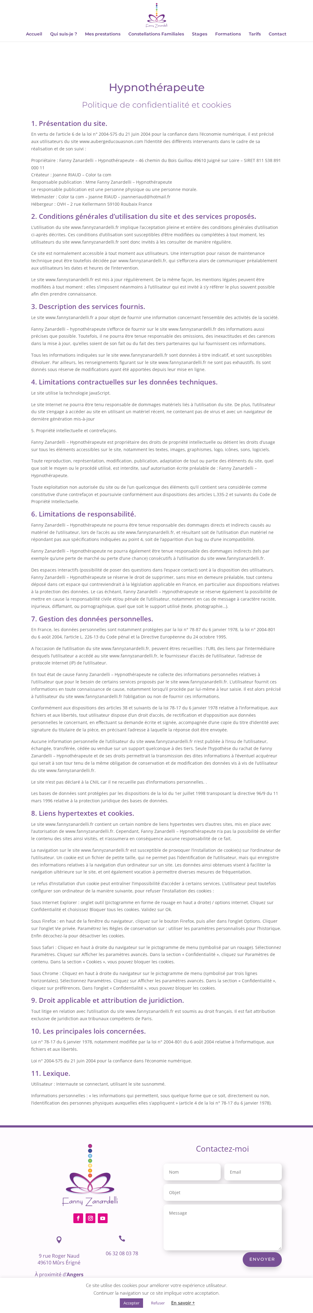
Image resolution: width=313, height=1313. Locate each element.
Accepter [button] (131, 1303)
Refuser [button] (158, 1303)
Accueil (34, 34)
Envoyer (262, 1259)
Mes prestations (102, 34)
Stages (199, 34)
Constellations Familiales (156, 34)
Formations (228, 34)
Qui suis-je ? (63, 34)
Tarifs (255, 34)
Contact (277, 34)
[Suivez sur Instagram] (90, 1218)
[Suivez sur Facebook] (78, 1218)
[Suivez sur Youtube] (103, 1218)
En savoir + (183, 1303)
